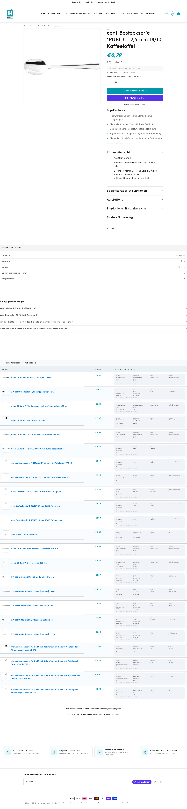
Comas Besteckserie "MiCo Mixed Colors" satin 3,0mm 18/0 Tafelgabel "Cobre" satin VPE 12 (44, 662)
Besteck (50, 26)
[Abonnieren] (66, 782)
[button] (50, 13)
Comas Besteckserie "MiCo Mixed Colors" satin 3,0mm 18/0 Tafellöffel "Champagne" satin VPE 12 (44, 648)
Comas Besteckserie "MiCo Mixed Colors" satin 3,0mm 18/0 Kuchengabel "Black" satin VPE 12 (46, 677)
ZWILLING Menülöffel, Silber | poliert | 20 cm (32, 620)
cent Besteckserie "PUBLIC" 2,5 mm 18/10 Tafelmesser (36, 520)
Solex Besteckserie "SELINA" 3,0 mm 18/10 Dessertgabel (37, 449)
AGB (117, 803)
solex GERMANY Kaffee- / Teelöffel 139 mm (31, 377)
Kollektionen (33, 26)
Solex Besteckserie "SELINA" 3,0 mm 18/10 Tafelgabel (36, 492)
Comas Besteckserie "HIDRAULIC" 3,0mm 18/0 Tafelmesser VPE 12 (42, 477)
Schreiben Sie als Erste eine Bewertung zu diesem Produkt (93, 715)
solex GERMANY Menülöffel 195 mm (28, 420)
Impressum (102, 803)
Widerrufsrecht (127, 803)
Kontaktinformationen (88, 803)
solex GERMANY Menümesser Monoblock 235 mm (34, 549)
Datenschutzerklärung (70, 803)
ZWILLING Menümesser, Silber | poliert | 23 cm (33, 591)
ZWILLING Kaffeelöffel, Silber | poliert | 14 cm (32, 392)
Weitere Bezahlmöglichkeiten (135, 104)
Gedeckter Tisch (42, 26)
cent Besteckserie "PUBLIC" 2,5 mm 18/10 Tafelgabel (35, 506)
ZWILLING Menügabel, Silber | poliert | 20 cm (32, 605)
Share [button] (111, 228)
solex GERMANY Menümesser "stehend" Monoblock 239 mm (39, 406)
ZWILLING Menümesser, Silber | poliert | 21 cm (33, 634)
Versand (110, 72)
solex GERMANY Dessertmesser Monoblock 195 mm (35, 434)
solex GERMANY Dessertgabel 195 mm (29, 563)
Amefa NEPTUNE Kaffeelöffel (24, 534)
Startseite (26, 26)
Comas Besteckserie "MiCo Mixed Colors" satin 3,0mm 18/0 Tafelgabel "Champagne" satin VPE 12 (44, 691)
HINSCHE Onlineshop (37, 803)
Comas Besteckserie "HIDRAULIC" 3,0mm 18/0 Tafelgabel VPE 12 (41, 463)
